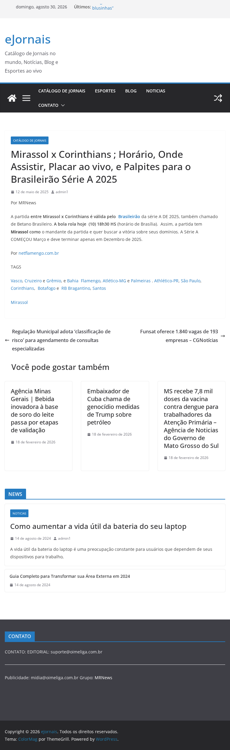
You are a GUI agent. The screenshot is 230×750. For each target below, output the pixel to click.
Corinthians (22, 288)
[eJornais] (12, 98)
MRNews (103, 677)
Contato (48, 105)
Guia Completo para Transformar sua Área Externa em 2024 (70, 576)
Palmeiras (141, 281)
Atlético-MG (114, 281)
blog (131, 91)
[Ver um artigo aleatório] (218, 98)
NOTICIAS (155, 91)
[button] (61, 105)
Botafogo (46, 288)
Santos (99, 288)
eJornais (28, 39)
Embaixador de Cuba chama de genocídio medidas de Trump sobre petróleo (113, 406)
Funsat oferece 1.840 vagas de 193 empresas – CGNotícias (179, 336)
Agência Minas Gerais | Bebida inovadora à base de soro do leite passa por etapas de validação (34, 410)
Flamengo (90, 281)
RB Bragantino (75, 288)
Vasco (16, 281)
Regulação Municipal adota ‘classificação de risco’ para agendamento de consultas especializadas (61, 340)
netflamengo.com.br (39, 253)
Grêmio (53, 281)
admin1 (62, 191)
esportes (105, 91)
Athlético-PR (166, 281)
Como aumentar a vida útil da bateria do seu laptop (98, 526)
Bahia (72, 281)
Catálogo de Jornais (61, 91)
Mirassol (19, 302)
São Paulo (190, 281)
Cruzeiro (33, 281)
